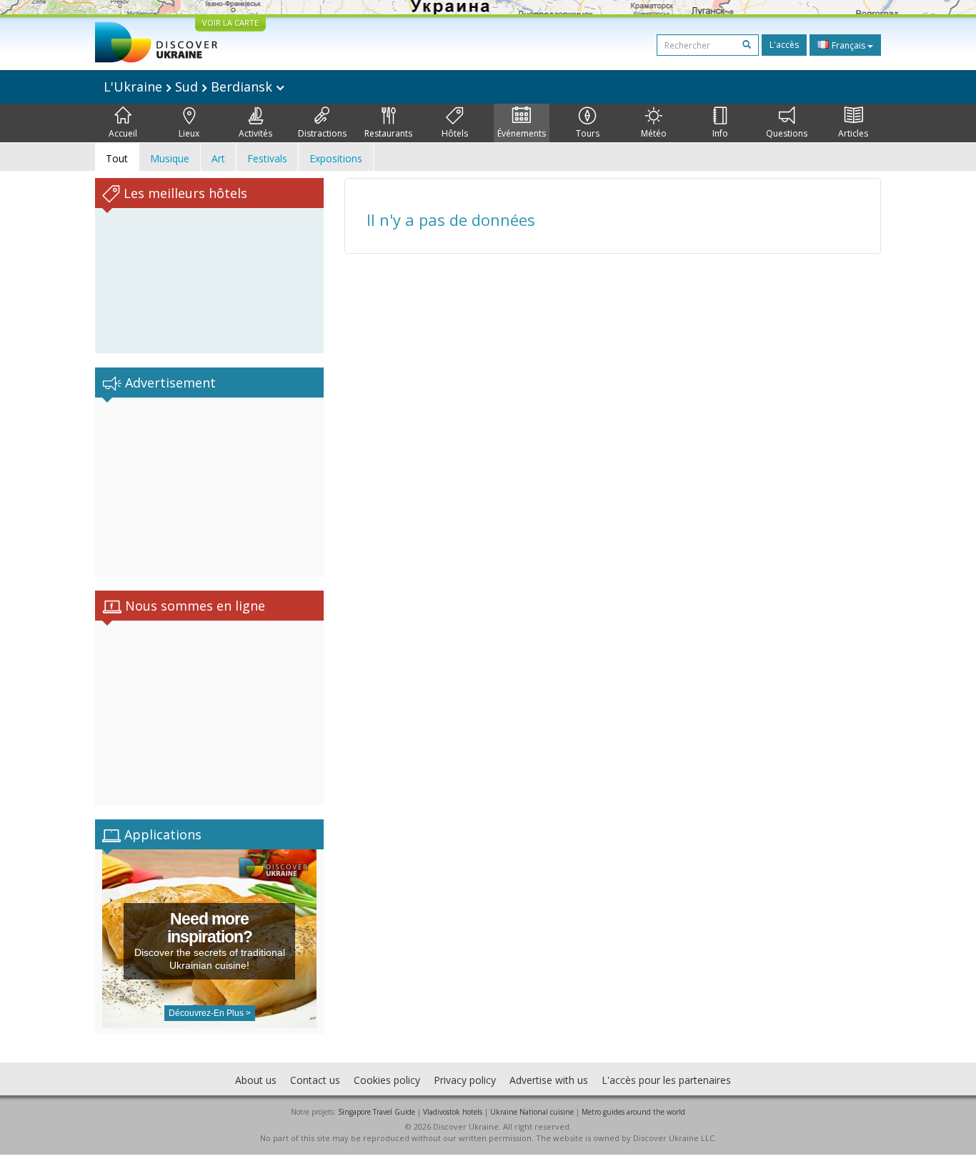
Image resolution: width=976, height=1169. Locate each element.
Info (720, 133)
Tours (587, 133)
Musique (169, 158)
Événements (521, 133)
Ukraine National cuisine (532, 1112)
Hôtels (455, 133)
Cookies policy (387, 1080)
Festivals (267, 158)
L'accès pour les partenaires (666, 1080)
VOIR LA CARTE (230, 22)
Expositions (335, 158)
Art (218, 158)
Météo (654, 133)
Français (848, 45)
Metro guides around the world (633, 1112)
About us (256, 1080)
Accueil (123, 133)
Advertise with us (548, 1080)
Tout (117, 158)
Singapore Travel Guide (376, 1112)
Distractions (322, 133)
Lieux (189, 133)
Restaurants (388, 133)
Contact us (315, 1080)
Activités (255, 133)
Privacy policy (465, 1080)
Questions (786, 133)
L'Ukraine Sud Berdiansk (190, 86)
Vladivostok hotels (452, 1112)
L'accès (784, 45)
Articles (853, 133)
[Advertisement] (209, 487)
